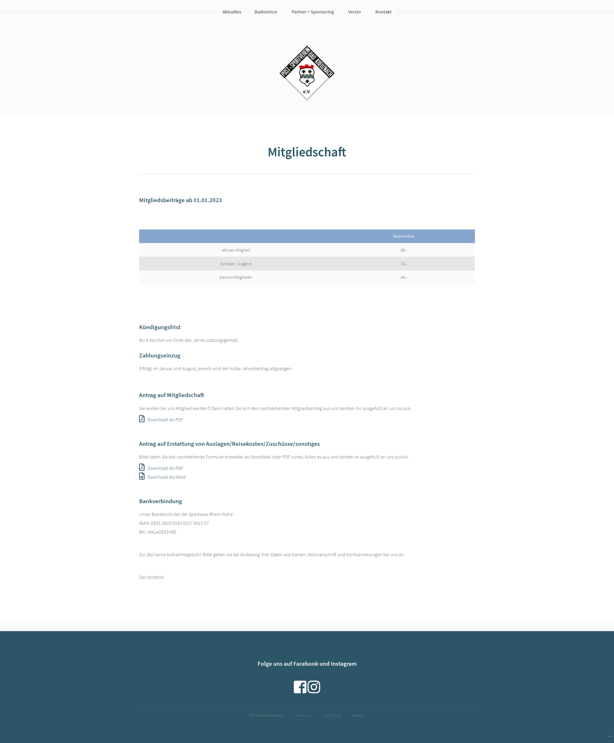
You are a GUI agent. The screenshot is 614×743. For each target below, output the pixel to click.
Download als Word (167, 477)
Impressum (302, 715)
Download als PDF (165, 420)
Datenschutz (331, 715)
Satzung (358, 715)
